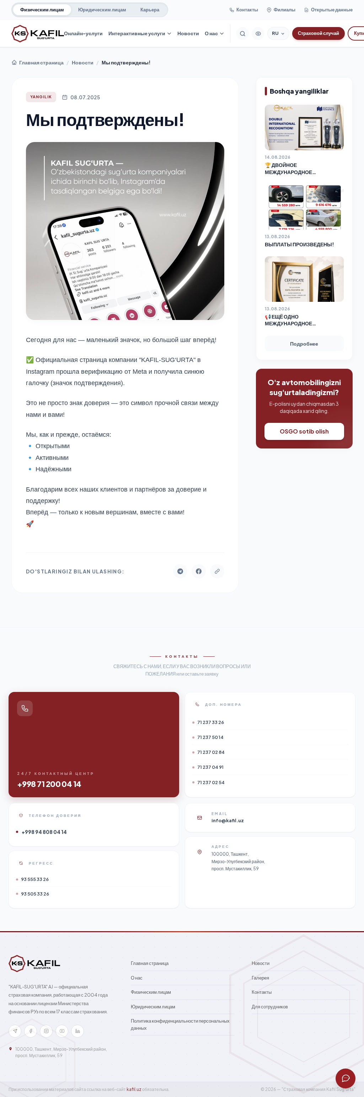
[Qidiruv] (242, 33)
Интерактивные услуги (136, 33)
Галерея (260, 978)
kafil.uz (134, 1089)
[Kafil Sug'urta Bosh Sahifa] (37, 33)
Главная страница (41, 62)
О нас (211, 33)
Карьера (149, 9)
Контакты (247, 9)
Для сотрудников (270, 1006)
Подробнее (304, 343)
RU (275, 33)
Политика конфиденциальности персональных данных (180, 1024)
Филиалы (284, 9)
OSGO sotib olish (304, 431)
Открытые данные (332, 9)
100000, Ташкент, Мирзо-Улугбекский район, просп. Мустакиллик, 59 (61, 1052)
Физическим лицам (42, 9)
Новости (188, 33)
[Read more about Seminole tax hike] (345, 1078)
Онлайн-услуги (83, 33)
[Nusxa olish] (217, 571)
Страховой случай (318, 33)
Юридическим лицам (102, 9)
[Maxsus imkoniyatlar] (258, 33)
